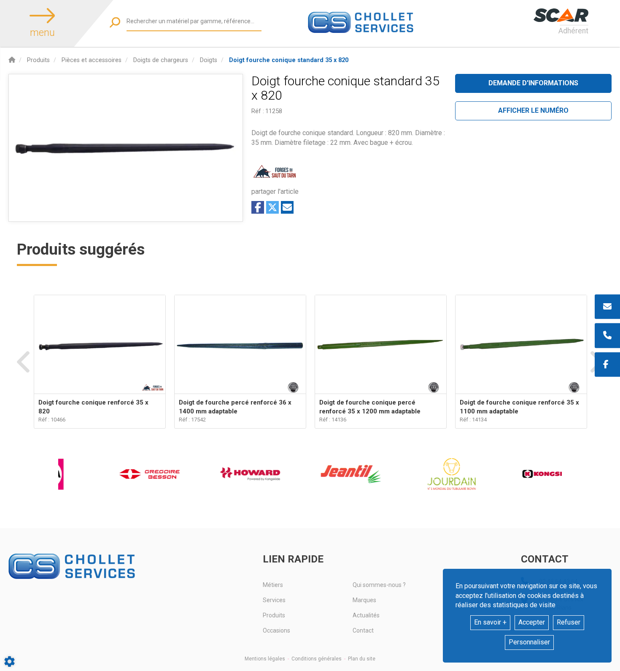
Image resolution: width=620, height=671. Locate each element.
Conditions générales (316, 659)
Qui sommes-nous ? (379, 584)
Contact (363, 630)
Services (274, 600)
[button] (288, 60)
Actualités (366, 615)
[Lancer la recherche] (115, 22)
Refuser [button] (568, 622)
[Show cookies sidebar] (9, 661)
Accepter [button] (531, 622)
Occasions (276, 630)
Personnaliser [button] (529, 642)
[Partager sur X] (272, 207)
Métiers (273, 584)
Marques (364, 600)
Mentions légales (265, 659)
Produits (274, 615)
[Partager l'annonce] (287, 207)
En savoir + (490, 622)
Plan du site (361, 659)
